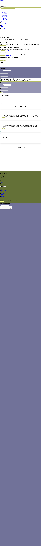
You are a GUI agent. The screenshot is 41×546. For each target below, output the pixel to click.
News (2, 25)
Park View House (4, 16)
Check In (1, 70)
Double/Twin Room (5, 12)
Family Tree (4, 20)
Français (2, 184)
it (1, 5)
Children (1, 89)
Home (2, 189)
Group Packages (4, 23)
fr (1, 4)
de (0, 32)
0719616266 (2, 0)
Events (2, 22)
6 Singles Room (4, 17)
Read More (3, 117)
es (1, 3)
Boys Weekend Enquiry (5, 30)
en (1, 2)
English (2, 182)
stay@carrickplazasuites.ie (7, 178)
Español (2, 183)
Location (7, 45)
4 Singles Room (4, 13)
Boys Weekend (4, 24)
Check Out (2, 85)
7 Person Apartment (5, 14)
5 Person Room (4, 15)
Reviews (2, 21)
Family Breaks (3, 18)
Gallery (2, 26)
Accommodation (4, 11)
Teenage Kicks (4, 19)
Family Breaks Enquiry (5, 29)
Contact (2, 28)
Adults (1, 71)
